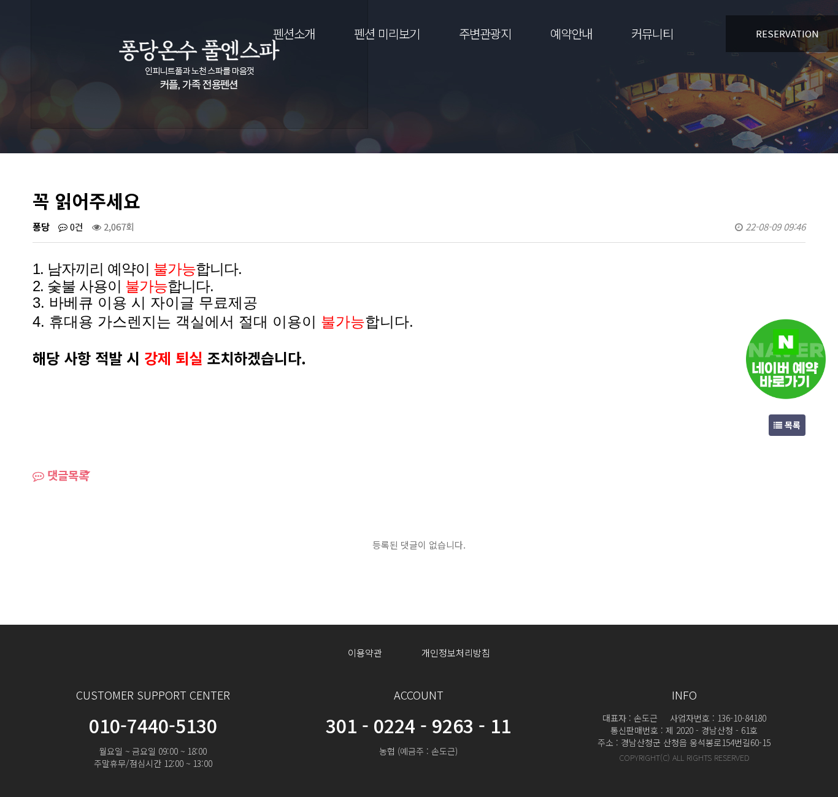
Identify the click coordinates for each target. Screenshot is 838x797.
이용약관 (365, 652)
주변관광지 (485, 33)
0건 (75, 226)
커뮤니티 (652, 33)
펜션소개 (294, 33)
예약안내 (571, 33)
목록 (791, 425)
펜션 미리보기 (387, 33)
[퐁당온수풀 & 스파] (199, 61)
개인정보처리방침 (455, 652)
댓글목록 (66, 475)
